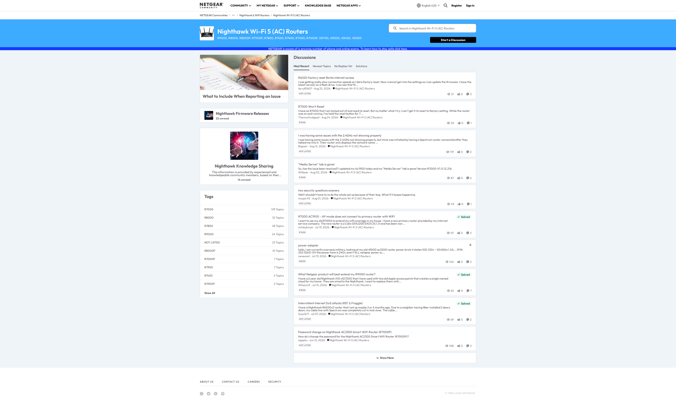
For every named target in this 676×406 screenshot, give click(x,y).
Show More (387, 357)
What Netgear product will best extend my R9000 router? (336, 274)
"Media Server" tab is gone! (316, 164)
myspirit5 (304, 198)
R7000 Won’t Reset (311, 106)
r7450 (208, 275)
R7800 (208, 225)
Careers (254, 381)
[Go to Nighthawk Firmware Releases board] (208, 115)
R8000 (209, 217)
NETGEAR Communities (213, 15)
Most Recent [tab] (301, 66)
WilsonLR (304, 285)
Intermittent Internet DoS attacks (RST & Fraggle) (330, 303)
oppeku (302, 340)
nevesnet (304, 256)
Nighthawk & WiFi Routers (254, 15)
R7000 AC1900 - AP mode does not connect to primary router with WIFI (346, 216)
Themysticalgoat (309, 117)
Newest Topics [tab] (322, 66)
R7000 (208, 209)
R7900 (208, 267)
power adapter (308, 245)
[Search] (445, 5)
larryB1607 (305, 88)
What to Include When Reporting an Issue (242, 96)
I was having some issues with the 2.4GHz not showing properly (339, 135)
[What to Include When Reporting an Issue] (244, 72)
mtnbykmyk (305, 227)
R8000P (209, 250)
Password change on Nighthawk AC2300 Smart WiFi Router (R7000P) (345, 332)
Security (274, 381)
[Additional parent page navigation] (233, 15)
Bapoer (303, 146)
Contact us (230, 381)
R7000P (209, 259)
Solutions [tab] (361, 66)
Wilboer (303, 172)
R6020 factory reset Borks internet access (326, 77)
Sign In (470, 5)
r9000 (209, 234)
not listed (212, 242)
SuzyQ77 (303, 313)
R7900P (209, 283)
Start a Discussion (453, 40)
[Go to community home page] (211, 5)
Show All (209, 293)
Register (456, 5)
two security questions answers (318, 190)
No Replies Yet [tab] (343, 66)
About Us (207, 381)
